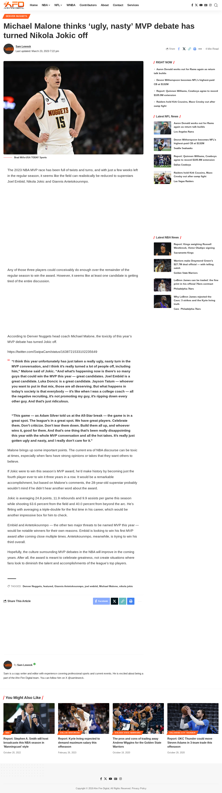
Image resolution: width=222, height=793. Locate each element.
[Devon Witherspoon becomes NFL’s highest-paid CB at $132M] (162, 144)
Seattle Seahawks (183, 148)
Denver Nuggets (16, 16)
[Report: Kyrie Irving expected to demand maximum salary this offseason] (83, 718)
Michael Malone (108, 586)
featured (48, 586)
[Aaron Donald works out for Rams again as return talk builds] (162, 127)
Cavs (176, 309)
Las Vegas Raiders (184, 181)
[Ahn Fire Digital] (13, 5)
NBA (8, 733)
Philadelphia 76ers (184, 288)
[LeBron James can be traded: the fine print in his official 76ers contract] (162, 284)
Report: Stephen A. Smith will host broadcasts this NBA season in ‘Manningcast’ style (25, 742)
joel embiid (91, 586)
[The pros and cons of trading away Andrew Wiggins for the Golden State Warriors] (138, 718)
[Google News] (205, 5)
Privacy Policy (139, 788)
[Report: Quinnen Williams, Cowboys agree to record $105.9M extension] (162, 160)
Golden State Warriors (186, 273)
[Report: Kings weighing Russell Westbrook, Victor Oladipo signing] (162, 248)
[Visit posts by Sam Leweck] (8, 49)
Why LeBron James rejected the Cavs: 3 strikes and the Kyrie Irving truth (194, 300)
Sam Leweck (23, 46)
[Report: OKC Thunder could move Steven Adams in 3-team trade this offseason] (193, 718)
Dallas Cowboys (182, 164)
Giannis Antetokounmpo (68, 586)
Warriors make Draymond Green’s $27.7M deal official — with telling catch (194, 264)
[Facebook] (192, 5)
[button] (216, 5)
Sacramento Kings (184, 252)
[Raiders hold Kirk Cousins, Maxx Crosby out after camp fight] (162, 177)
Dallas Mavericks (70, 733)
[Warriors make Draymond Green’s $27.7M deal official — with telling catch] (162, 265)
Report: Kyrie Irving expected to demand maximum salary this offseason (79, 742)
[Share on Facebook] (178, 49)
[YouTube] (201, 5)
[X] (196, 5)
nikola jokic (126, 586)
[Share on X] (184, 49)
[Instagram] (210, 5)
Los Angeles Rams (184, 131)
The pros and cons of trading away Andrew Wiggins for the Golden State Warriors (137, 742)
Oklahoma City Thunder (182, 733)
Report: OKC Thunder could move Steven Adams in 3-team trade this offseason (189, 742)
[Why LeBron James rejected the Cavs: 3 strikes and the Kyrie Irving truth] (162, 301)
